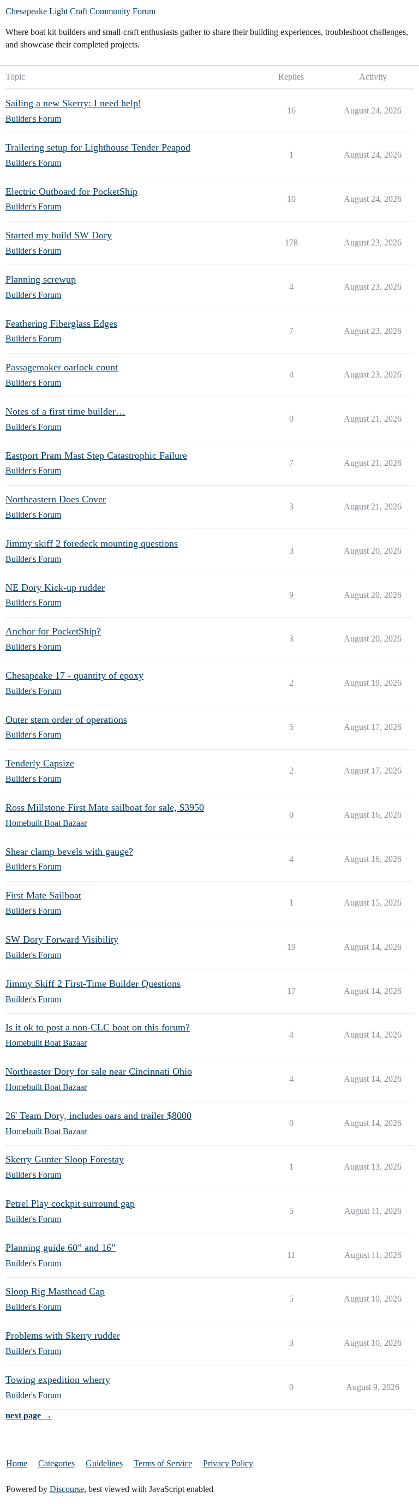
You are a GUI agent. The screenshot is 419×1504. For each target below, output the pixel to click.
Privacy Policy (228, 1463)
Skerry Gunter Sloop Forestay (64, 1159)
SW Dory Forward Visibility (61, 939)
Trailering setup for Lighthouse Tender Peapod (97, 147)
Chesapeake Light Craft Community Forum (80, 11)
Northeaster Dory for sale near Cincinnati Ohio (98, 1071)
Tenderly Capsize (39, 763)
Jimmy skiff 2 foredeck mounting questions (91, 543)
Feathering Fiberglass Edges (61, 323)
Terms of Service (163, 1463)
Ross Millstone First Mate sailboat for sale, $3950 (104, 807)
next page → (28, 1415)
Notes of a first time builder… (65, 411)
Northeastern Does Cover (55, 499)
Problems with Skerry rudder (62, 1335)
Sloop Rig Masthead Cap (55, 1291)
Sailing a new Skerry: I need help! (73, 103)
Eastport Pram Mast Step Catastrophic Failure (96, 455)
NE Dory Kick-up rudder (55, 587)
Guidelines (104, 1463)
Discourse (67, 1489)
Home (16, 1463)
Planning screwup (40, 279)
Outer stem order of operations (66, 719)
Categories (56, 1463)
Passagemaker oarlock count (61, 367)
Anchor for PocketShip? (53, 631)
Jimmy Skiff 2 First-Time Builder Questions (93, 983)
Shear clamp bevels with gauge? (69, 851)
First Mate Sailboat (43, 895)
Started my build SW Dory (58, 235)
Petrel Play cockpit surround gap (70, 1203)
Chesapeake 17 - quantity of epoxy (74, 675)
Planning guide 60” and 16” (60, 1247)
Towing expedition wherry (57, 1379)
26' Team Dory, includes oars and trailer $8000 (98, 1115)
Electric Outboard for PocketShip (71, 191)
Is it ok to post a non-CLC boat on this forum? (97, 1027)
